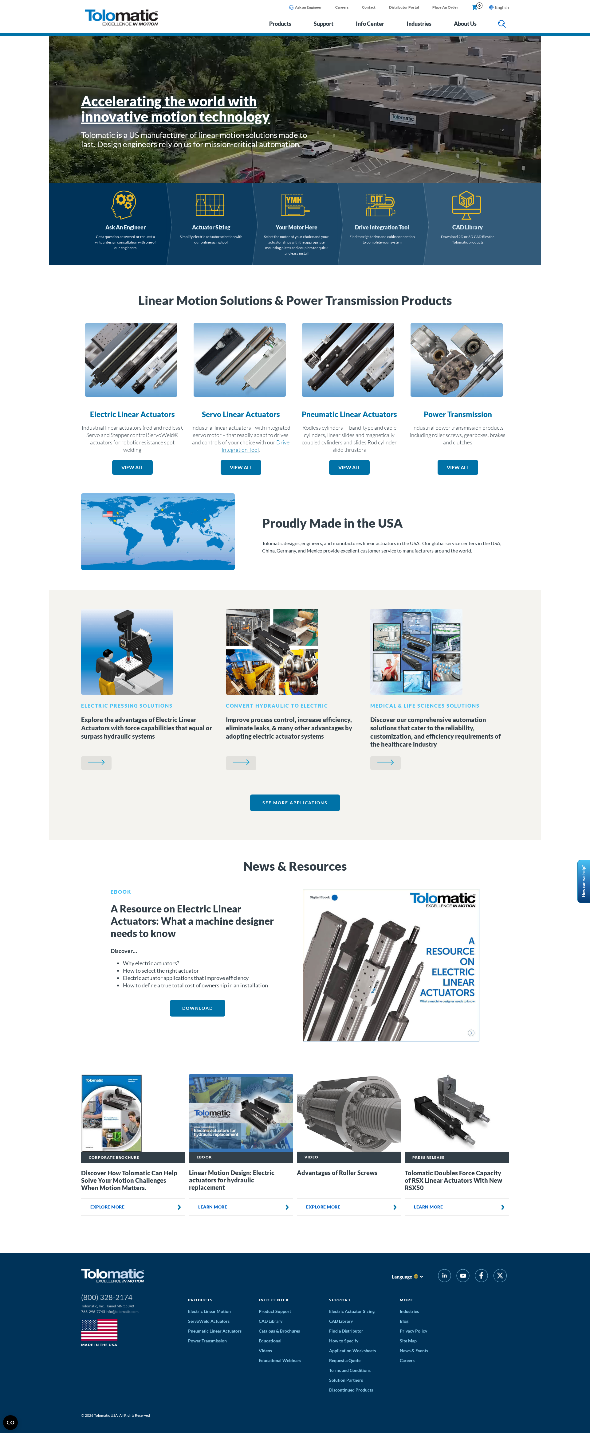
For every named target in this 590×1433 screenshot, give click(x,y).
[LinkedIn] (444, 1276)
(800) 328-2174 (106, 1297)
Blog (404, 1321)
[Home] (121, 24)
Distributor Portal (404, 7)
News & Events (414, 1350)
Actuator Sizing (211, 227)
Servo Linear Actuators (241, 414)
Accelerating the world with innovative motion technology (175, 109)
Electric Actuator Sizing (352, 1311)
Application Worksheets (352, 1350)
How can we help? (583, 881)
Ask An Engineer (125, 227)
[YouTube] (463, 1276)
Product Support (275, 1311)
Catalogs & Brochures (279, 1330)
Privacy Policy (413, 1330)
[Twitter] (500, 1276)
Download (197, 1008)
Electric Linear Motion (209, 1311)
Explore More (107, 1206)
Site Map (408, 1340)
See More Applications (295, 802)
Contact (369, 7)
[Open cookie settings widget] (10, 1422)
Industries (419, 23)
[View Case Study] (96, 763)
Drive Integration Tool (382, 227)
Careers (341, 7)
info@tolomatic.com (122, 1311)
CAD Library (467, 227)
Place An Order (445, 7)
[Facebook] (481, 1276)
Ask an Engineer (308, 7)
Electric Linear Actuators (132, 414)
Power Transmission (458, 414)
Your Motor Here (296, 227)
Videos (265, 1350)
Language (402, 1276)
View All (132, 467)
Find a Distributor (346, 1330)
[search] (502, 24)
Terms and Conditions (350, 1370)
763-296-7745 (93, 1311)
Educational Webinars (280, 1360)
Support (323, 23)
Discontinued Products (351, 1389)
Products (280, 23)
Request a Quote (344, 1360)
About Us (465, 23)
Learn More (212, 1206)
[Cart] (475, 7)
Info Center (370, 23)
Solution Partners (346, 1380)
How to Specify (343, 1340)
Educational (270, 1340)
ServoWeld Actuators (209, 1321)
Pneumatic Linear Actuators (349, 414)
